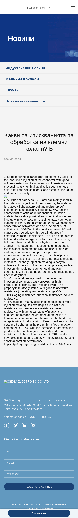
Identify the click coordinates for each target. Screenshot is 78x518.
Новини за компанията (25, 101)
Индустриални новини (25, 68)
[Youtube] (33, 426)
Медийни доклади (22, 79)
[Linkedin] (24, 426)
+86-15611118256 (40, 416)
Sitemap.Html (46, 508)
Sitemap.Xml (31, 508)
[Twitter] (15, 426)
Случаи (12, 90)
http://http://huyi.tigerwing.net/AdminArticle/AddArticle (38, 344)
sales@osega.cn (15, 416)
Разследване (39, 513)
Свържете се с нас (39, 486)
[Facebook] (6, 426)
